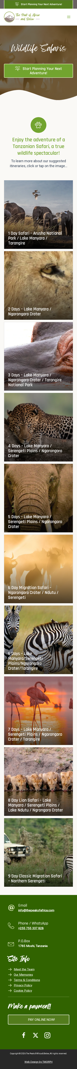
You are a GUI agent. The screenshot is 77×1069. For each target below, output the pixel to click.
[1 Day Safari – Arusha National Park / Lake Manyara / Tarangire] (38, 214)
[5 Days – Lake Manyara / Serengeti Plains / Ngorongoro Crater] (38, 498)
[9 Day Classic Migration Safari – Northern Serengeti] (38, 852)
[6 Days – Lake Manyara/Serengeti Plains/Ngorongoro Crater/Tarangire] (38, 640)
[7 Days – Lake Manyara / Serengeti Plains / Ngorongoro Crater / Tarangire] (38, 710)
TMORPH (47, 1061)
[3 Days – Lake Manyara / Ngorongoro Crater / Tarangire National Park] (38, 356)
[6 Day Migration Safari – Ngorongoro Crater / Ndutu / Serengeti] (38, 569)
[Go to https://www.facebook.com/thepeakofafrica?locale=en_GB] (24, 1035)
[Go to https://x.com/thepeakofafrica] (35, 1035)
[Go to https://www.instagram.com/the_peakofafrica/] (47, 1035)
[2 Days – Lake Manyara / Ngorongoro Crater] (38, 285)
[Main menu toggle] (69, 17)
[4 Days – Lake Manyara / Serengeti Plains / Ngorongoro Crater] (38, 427)
